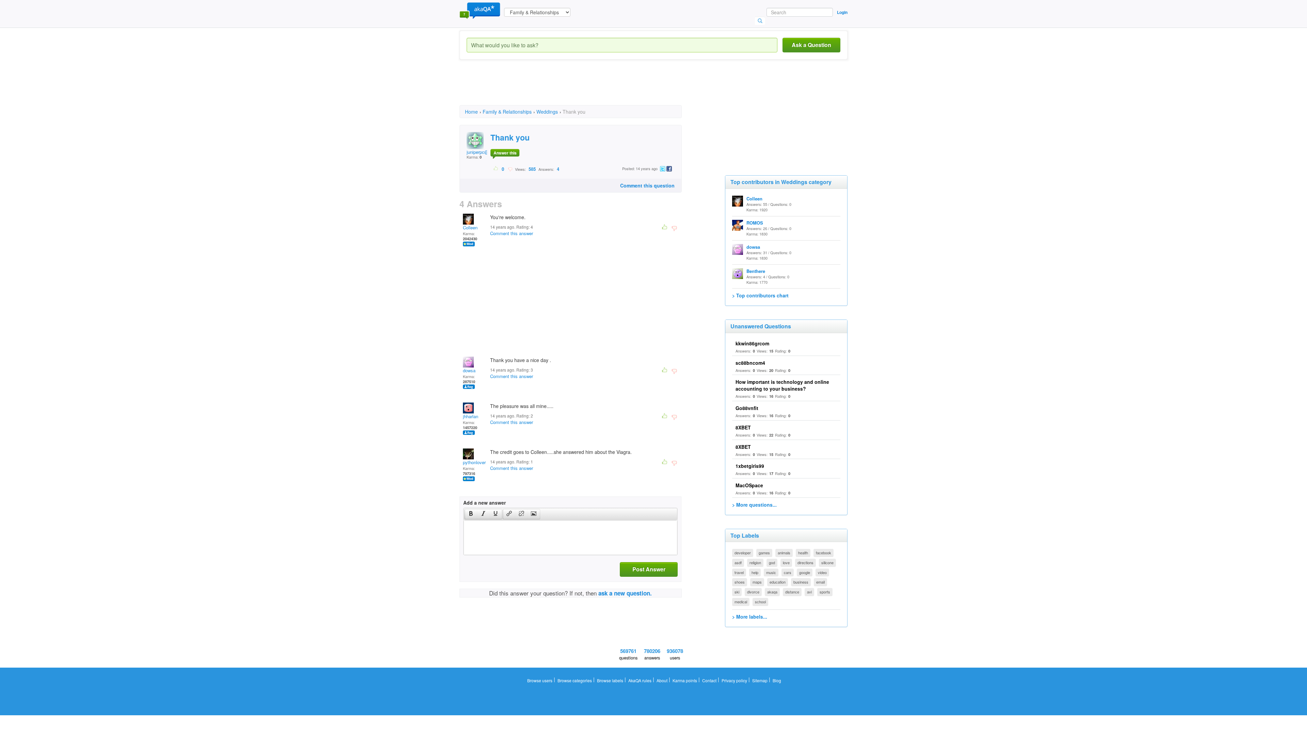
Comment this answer (511, 233)
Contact (709, 680)
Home (471, 111)
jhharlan (470, 416)
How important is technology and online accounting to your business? (782, 385)
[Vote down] (510, 169)
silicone (827, 562)
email (820, 582)
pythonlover (474, 462)
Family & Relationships (507, 111)
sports (825, 591)
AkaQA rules (639, 680)
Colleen (470, 227)
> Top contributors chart (760, 295)
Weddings (547, 111)
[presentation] (471, 514)
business (800, 582)
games (764, 552)
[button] (471, 514)
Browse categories (575, 680)
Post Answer (648, 569)
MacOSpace (749, 485)
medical (741, 601)
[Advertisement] (583, 88)
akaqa (772, 591)
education (778, 582)
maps (757, 582)
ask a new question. (625, 593)
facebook (823, 552)
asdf (738, 562)
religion (755, 562)
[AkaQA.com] (479, 10)
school (760, 601)
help (755, 572)
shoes (740, 582)
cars (787, 572)
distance (792, 591)
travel (739, 572)
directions (805, 562)
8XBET (743, 427)
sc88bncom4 (750, 362)
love (786, 562)
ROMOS (754, 222)
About (662, 680)
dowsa (469, 370)
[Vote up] (496, 169)
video (822, 572)
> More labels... (749, 616)
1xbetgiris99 (750, 465)
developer (743, 552)
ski (737, 591)
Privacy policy (734, 680)
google (804, 572)
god (772, 562)
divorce (753, 591)
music (771, 572)
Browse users (539, 680)
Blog (777, 680)
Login (842, 12)
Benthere (755, 271)
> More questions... (754, 504)
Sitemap (760, 680)
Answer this (505, 153)
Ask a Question (811, 45)
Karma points (685, 680)
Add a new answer (484, 502)
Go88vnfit (747, 408)
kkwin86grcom (752, 343)
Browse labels (610, 680)
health (803, 552)
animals (784, 552)
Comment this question (647, 185)
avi (809, 591)
